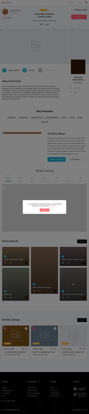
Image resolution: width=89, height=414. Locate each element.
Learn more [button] (53, 206)
